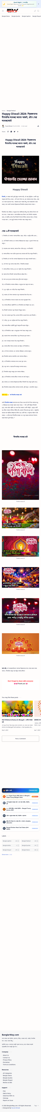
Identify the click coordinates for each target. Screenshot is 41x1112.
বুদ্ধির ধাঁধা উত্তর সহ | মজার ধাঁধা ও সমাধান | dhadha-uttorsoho (18, 822)
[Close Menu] (38, 4)
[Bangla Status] (6, 16)
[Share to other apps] (18, 131)
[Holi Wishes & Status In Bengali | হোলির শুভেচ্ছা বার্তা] (17, 709)
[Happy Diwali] (20, 170)
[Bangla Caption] (26, 16)
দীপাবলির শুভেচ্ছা (9, 402)
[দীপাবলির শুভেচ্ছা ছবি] (20, 475)
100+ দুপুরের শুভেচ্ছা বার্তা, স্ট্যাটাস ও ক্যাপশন (16, 815)
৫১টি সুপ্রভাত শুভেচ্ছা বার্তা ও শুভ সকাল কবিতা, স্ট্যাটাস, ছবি (18, 803)
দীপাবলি (3, 196)
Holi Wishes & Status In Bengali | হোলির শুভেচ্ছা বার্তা (17, 721)
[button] (34, 10)
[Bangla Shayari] (37, 16)
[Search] (38, 10)
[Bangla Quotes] (16, 16)
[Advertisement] (20, 40)
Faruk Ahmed (15, 1108)
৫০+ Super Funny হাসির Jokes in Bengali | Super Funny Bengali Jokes (18, 796)
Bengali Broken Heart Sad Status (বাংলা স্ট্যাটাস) (17, 828)
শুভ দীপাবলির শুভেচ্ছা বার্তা (16, 395)
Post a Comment (20, 739)
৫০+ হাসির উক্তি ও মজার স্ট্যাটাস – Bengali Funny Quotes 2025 (18, 809)
